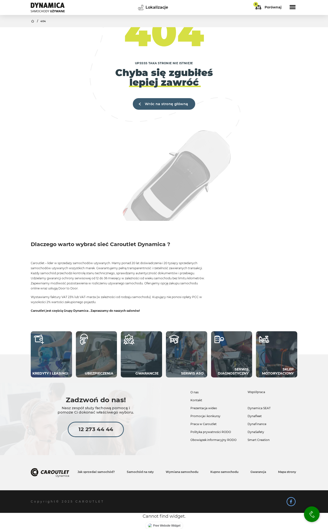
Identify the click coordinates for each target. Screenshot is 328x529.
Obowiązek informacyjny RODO (213, 440)
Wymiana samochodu (182, 472)
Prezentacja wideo (203, 408)
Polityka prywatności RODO (210, 432)
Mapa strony (287, 472)
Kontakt (196, 400)
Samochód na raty (140, 472)
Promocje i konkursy (205, 416)
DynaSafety (256, 432)
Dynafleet (255, 416)
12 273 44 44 (96, 429)
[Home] (48, 7)
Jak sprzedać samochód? (96, 472)
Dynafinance (257, 424)
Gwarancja (258, 472)
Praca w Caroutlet (203, 424)
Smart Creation (259, 440)
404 (43, 21)
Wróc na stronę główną (166, 104)
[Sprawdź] (291, 501)
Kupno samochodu (224, 472)
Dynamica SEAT (259, 408)
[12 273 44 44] (312, 514)
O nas (194, 392)
